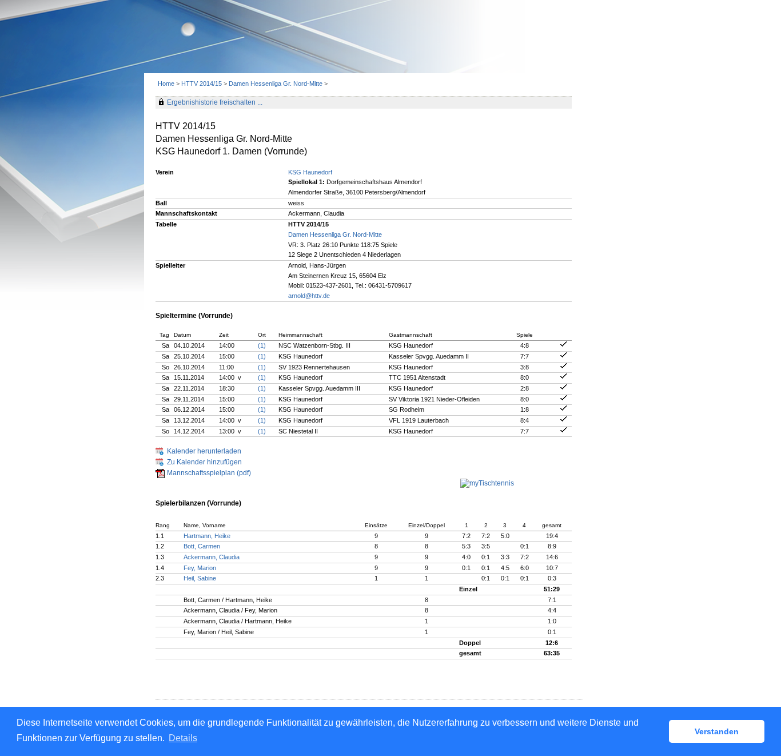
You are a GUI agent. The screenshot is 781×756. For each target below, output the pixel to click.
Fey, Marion (200, 567)
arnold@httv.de (309, 295)
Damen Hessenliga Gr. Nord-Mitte (275, 83)
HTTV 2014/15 (201, 83)
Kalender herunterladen (204, 451)
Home (166, 83)
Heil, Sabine (200, 578)
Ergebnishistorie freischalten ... (214, 102)
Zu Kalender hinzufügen (204, 462)
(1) (262, 345)
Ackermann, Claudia (212, 557)
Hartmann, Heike (207, 535)
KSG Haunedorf (310, 172)
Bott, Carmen (202, 546)
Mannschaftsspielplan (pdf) (209, 473)
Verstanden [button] (717, 731)
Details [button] (183, 738)
